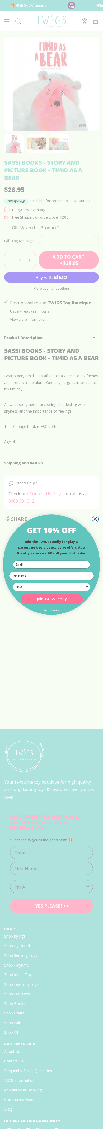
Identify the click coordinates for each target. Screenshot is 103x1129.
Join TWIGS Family (52, 599)
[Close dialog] (95, 519)
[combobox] (50, 587)
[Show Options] (87, 587)
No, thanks (51, 610)
